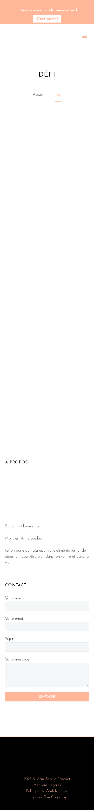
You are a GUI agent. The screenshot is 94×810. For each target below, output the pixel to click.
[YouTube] (47, 5)
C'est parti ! (47, 19)
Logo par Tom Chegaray (47, 797)
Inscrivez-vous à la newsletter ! (48, 10)
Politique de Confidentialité (47, 791)
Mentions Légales (47, 785)
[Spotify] (54, 5)
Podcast (51, 43)
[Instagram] (39, 5)
